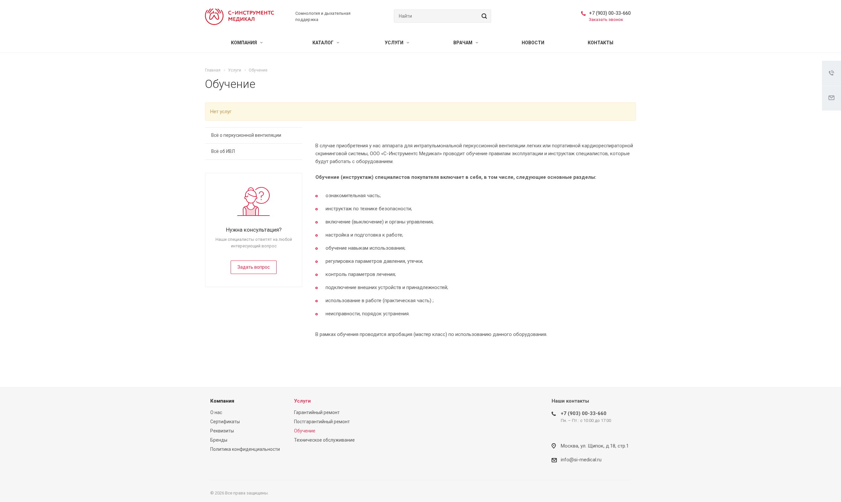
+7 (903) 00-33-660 (610, 13)
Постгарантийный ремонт (322, 421)
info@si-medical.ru (581, 460)
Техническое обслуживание (324, 440)
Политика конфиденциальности (245, 449)
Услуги (394, 42)
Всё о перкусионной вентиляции (246, 135)
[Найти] (483, 16)
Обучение (304, 430)
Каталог (323, 42)
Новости (533, 42)
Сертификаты (225, 421)
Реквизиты (222, 430)
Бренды (218, 440)
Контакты (600, 42)
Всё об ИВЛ (223, 151)
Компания (244, 42)
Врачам (463, 42)
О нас (216, 412)
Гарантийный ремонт (317, 412)
